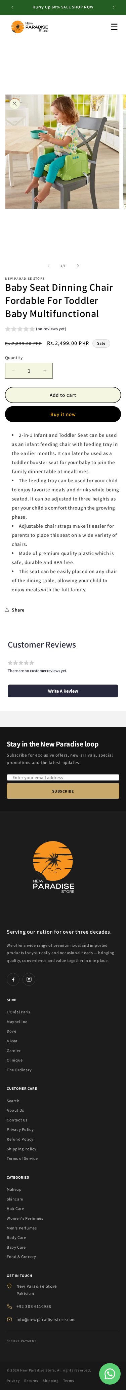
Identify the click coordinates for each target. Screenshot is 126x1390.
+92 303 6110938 (33, 1306)
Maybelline (17, 1021)
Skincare (15, 1199)
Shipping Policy (22, 1148)
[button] (36, 329)
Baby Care (16, 1247)
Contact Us (17, 1119)
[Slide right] (78, 265)
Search (13, 1100)
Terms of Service (22, 1158)
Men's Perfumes (22, 1227)
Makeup (14, 1189)
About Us (15, 1110)
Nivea (12, 1040)
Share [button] (18, 610)
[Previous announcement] (12, 7)
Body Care (16, 1237)
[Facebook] (13, 979)
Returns (31, 1380)
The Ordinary (19, 1069)
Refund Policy (20, 1139)
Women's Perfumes (25, 1218)
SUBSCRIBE (63, 791)
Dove (11, 1031)
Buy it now (63, 414)
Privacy (13, 1380)
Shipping (50, 1380)
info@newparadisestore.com (46, 1319)
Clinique (15, 1060)
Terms (68, 1380)
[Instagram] (29, 979)
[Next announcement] (113, 7)
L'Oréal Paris (18, 1011)
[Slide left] (48, 265)
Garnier (13, 1050)
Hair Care (15, 1208)
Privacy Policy (20, 1129)
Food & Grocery (21, 1256)
